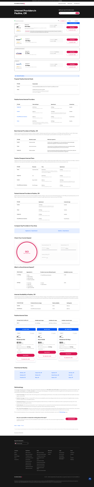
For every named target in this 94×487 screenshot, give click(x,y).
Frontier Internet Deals (41, 462)
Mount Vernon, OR (55, 375)
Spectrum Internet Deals (41, 454)
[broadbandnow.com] (19, 4)
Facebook (72, 452)
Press (15, 457)
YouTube (72, 457)
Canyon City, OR (38, 372)
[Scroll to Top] (89, 479)
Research (49, 452)
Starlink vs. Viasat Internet (63, 230)
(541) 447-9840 (73, 54)
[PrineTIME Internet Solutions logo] (19, 53)
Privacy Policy (61, 452)
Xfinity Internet (28, 464)
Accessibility (61, 456)
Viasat (18, 120)
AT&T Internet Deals (40, 452)
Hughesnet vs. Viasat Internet (31, 230)
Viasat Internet (28, 463)
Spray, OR (71, 377)
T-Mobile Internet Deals (41, 456)
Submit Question (71, 418)
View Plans (72, 27)
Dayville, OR (54, 372)
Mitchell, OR (37, 375)
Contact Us (16, 459)
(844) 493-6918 (73, 29)
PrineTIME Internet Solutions (22, 116)
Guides (49, 454)
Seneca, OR (54, 377)
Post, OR (70, 375)
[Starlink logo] (18, 27)
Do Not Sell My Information (61, 458)
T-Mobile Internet (29, 456)
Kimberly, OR (22, 375)
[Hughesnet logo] (19, 64)
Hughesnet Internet (29, 466)
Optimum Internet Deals (41, 470)
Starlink (18, 111)
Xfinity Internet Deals (40, 465)
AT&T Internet (28, 452)
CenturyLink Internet (29, 457)
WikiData (72, 459)
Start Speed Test (27, 252)
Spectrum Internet (29, 454)
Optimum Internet (29, 468)
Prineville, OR (23, 377)
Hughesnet (19, 107)
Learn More (60, 0)
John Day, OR (71, 372)
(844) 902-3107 (73, 67)
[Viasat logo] (19, 39)
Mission (15, 454)
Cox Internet (28, 459)
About (15, 452)
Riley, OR (37, 377)
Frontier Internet (29, 461)
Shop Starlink (25, 355)
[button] (62, 3)
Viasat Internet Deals (40, 464)
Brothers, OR (22, 372)
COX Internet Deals (40, 460)
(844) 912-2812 (73, 42)
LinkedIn (71, 454)
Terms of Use (61, 454)
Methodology (62, 412)
